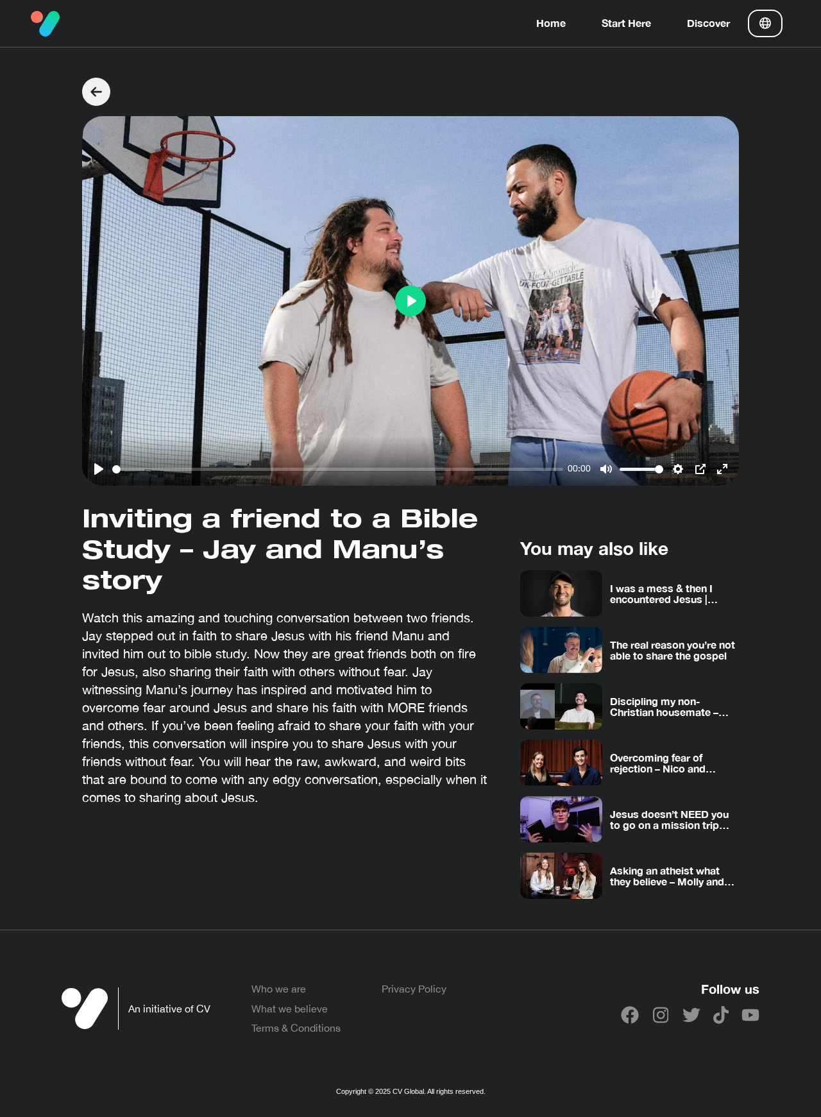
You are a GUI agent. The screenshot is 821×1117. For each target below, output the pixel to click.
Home (551, 23)
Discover (708, 23)
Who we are (278, 988)
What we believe (289, 1008)
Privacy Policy (414, 988)
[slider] (337, 469)
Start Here (626, 23)
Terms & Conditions (296, 1028)
